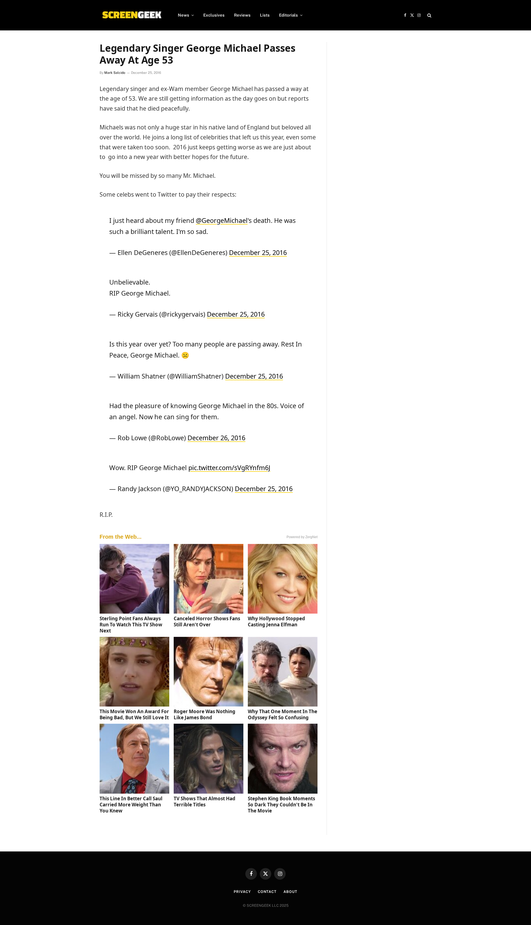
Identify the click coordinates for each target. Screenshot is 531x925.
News (183, 15)
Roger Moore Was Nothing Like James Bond (204, 714)
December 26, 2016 (216, 437)
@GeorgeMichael (222, 220)
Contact (267, 892)
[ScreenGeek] (131, 15)
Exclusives (214, 15)
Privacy (242, 892)
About (290, 892)
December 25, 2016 (258, 252)
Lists (265, 15)
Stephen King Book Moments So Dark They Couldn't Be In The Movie (281, 804)
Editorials (288, 15)
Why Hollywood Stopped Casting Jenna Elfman (276, 621)
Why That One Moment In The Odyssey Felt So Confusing (282, 714)
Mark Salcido (114, 73)
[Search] (428, 15)
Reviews (242, 15)
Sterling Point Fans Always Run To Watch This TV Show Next (131, 624)
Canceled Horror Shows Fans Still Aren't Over (207, 621)
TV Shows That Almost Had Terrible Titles (204, 801)
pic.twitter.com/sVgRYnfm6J (229, 467)
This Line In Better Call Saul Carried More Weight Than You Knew (131, 804)
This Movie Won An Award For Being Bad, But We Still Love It (134, 714)
